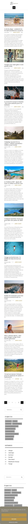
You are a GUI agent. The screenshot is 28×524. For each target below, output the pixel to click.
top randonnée (9, 439)
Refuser (14, 519)
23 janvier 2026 (7, 262)
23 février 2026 (7, 146)
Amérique (11, 453)
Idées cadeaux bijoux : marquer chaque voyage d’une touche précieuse (12, 337)
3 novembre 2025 (7, 300)
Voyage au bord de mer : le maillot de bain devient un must (12, 259)
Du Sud (10, 457)
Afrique (10, 450)
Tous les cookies (14, 515)
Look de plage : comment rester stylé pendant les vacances (13, 29)
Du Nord (10, 455)
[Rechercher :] (14, 477)
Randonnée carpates (10, 428)
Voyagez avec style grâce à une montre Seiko (13, 65)
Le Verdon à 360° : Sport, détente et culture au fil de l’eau (13, 182)
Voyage (17, 379)
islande (14, 421)
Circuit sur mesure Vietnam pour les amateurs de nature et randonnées (13, 375)
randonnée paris (9, 436)
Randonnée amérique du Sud (11, 426)
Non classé (17, 32)
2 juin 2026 (6, 32)
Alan (22, 32)
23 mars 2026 (7, 68)
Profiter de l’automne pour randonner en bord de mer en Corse (13, 297)
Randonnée (8, 423)
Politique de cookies (13, 522)
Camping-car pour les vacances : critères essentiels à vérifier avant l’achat (13, 143)
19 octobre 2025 (7, 379)
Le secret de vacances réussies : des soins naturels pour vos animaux (13, 103)
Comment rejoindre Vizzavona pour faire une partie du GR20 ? (13, 220)
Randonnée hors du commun (12, 434)
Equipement (8, 421)
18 (19, 402)
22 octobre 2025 (7, 340)
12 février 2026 (7, 185)
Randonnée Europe (13, 461)
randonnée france (9, 431)
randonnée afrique (17, 423)
